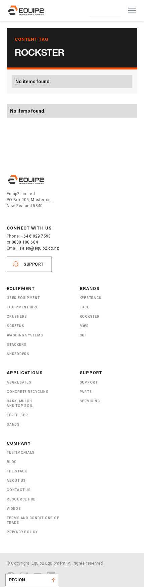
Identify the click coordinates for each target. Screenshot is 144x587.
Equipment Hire (23, 307)
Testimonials (20, 452)
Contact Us (104, 10)
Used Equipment (23, 298)
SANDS (13, 424)
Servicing (90, 401)
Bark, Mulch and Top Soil (20, 403)
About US (16, 480)
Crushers (17, 316)
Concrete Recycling (28, 392)
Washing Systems (25, 335)
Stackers (16, 344)
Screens (15, 326)
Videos (14, 508)
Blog (12, 462)
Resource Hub (21, 499)
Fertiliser (17, 415)
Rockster (90, 316)
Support (33, 264)
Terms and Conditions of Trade (33, 520)
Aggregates (19, 382)
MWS (84, 326)
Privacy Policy (22, 532)
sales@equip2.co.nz (39, 248)
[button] (132, 10)
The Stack (17, 471)
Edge (84, 307)
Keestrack (90, 298)
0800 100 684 (25, 242)
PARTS (86, 392)
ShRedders (18, 354)
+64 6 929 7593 (36, 236)
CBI (83, 335)
